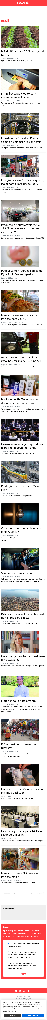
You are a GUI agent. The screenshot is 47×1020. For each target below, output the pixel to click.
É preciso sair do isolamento (18, 700)
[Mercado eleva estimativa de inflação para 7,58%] (20, 301)
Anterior (7, 893)
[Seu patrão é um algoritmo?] (20, 559)
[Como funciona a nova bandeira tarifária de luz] (20, 514)
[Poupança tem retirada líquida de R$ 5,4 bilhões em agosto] (20, 256)
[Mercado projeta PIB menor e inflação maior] (20, 859)
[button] (4, 3)
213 (26, 893)
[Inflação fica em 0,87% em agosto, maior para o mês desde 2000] (20, 166)
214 (30, 893)
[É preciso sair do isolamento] (20, 686)
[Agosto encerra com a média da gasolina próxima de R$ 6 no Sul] (20, 343)
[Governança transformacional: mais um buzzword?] (20, 642)
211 (18, 893)
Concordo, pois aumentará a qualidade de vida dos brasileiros (23, 945)
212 (22, 893)
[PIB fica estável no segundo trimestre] (20, 730)
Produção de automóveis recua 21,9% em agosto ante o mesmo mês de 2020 (21, 229)
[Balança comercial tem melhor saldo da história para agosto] (20, 600)
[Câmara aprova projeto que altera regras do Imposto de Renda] (20, 430)
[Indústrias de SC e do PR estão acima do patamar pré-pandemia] (20, 124)
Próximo (40, 893)
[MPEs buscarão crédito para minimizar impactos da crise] (20, 79)
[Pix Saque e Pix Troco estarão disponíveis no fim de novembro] (20, 385)
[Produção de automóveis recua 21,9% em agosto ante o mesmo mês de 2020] (20, 211)
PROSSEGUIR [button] (33, 1015)
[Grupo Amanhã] (23, 2)
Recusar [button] (12, 1015)
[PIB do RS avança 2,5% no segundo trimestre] (20, 37)
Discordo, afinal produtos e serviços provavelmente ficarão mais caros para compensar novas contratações (22, 954)
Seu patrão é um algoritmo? (18, 573)
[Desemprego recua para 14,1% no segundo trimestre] (20, 817)
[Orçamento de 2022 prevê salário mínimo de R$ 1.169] (20, 775)
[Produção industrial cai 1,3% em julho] (20, 472)
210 (13, 893)
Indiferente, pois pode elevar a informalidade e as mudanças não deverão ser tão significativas (22, 966)
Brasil (5, 20)
